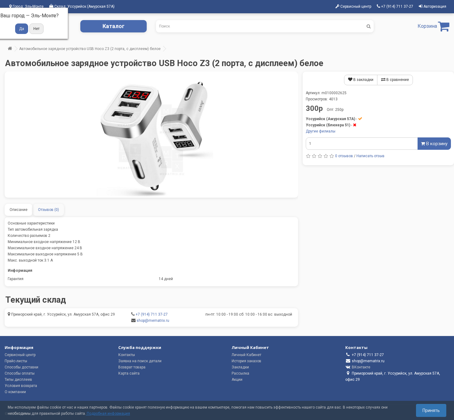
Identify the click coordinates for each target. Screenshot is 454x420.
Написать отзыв (370, 156)
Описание (18, 210)
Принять (431, 410)
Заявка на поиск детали (140, 361)
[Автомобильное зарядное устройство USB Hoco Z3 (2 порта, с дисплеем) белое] (151, 135)
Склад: (84, 6)
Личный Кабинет (246, 355)
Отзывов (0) (48, 210)
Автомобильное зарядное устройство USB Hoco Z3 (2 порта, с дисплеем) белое (90, 49)
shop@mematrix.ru (153, 320)
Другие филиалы (320, 131)
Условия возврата (21, 386)
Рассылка (240, 373)
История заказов (246, 361)
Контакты (126, 355)
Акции (237, 379)
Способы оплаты (20, 373)
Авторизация (434, 6)
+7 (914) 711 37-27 (152, 314)
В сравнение (397, 80)
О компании (15, 392)
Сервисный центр (20, 355)
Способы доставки (21, 367)
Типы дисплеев (18, 379)
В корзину (436, 143)
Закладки (240, 367)
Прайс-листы (16, 361)
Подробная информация (108, 413)
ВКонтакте (361, 367)
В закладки (362, 80)
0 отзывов (344, 156)
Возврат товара (131, 367)
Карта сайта (129, 373)
